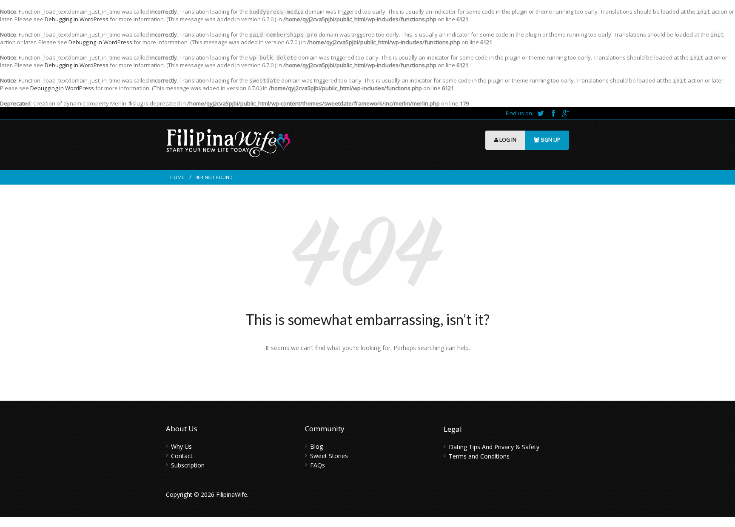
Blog (316, 446)
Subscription (188, 465)
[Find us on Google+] (565, 113)
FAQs (317, 465)
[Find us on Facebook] (554, 113)
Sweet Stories (329, 456)
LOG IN (507, 139)
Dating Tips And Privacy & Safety (494, 447)
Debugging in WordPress (76, 19)
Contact (182, 456)
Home (177, 177)
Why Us (181, 446)
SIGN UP (549, 139)
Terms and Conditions (479, 456)
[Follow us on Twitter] (541, 113)
